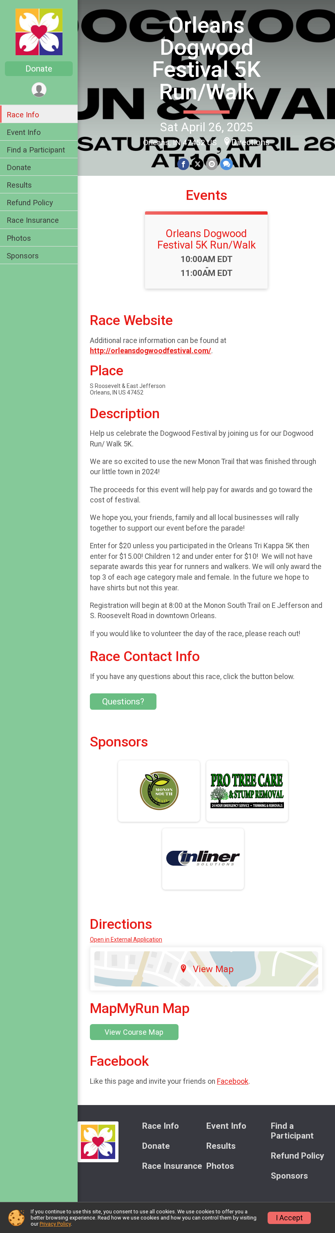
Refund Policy (30, 202)
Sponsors (23, 255)
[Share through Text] (226, 164)
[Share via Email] (212, 164)
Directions (250, 142)
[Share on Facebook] (183, 164)
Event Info (24, 132)
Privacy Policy (55, 1224)
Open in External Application (126, 939)
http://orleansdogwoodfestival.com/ (150, 351)
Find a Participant (36, 150)
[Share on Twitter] (197, 164)
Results (19, 185)
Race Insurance (33, 220)
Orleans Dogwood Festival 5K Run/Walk (206, 58)
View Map (213, 969)
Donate (38, 69)
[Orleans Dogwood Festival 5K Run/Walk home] (39, 31)
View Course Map (134, 1032)
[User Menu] (39, 89)
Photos (19, 238)
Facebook (232, 1081)
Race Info (23, 114)
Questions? (123, 701)
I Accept (289, 1218)
